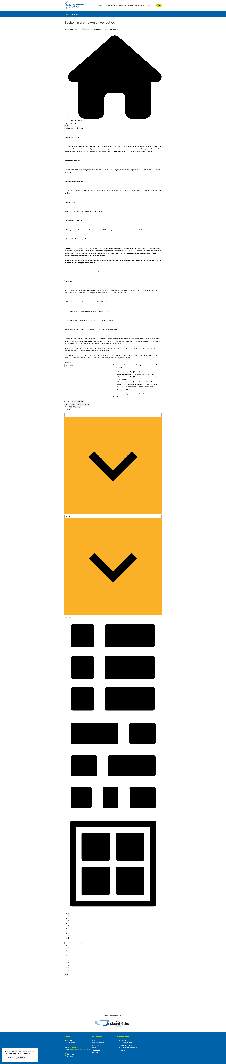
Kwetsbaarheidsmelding (129, 1047)
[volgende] (68, 938)
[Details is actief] (113, 715)
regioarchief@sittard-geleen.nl (79, 1050)
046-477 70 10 (76, 1047)
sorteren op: (68, 412)
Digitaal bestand (69, 404)
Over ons (95, 1052)
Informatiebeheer (111, 5)
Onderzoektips (139, 5)
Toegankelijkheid (126, 1043)
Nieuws (130, 5)
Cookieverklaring (126, 1045)
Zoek (67, 401)
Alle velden (67, 362)
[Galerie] (113, 813)
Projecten (122, 5)
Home (66, 14)
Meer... (66, 125)
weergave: (67, 617)
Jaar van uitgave (84, 404)
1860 (70, 407)
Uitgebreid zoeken (78, 401)
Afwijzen (20, 1057)
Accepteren (10, 1057)
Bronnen (99, 5)
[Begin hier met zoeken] (115, 118)
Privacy (123, 1040)
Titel (77, 404)
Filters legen (77, 407)
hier (119, 396)
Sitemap (123, 1050)
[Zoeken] (159, 5)
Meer (148, 5)
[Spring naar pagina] (81, 943)
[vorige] (68, 913)
